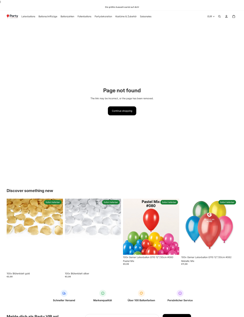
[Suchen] (219, 16)
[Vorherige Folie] (128, 226)
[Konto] (226, 16)
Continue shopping (122, 110)
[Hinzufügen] (58, 266)
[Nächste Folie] (174, 226)
